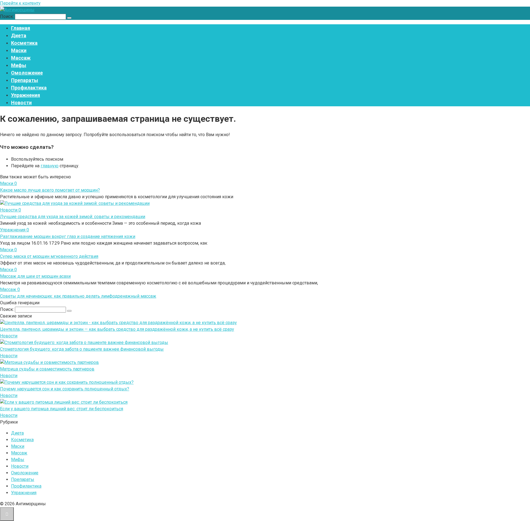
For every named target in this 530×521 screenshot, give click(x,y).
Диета (18, 35)
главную (50, 165)
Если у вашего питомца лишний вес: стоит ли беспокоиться (61, 408)
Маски (18, 50)
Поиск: (7, 16)
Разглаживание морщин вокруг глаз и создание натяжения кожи (67, 236)
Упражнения (25, 95)
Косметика (24, 43)
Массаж (21, 58)
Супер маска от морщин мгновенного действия (49, 256)
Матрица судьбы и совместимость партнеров (47, 369)
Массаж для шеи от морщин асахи (35, 276)
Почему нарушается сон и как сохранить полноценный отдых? (64, 389)
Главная (20, 28)
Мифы (18, 65)
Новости (21, 102)
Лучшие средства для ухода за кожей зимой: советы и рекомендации (72, 216)
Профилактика (29, 88)
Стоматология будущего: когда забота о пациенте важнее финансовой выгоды (82, 349)
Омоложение (27, 73)
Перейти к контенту (20, 3)
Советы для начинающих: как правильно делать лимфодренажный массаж (78, 296)
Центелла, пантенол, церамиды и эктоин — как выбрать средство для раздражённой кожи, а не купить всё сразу (117, 329)
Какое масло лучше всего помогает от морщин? (50, 190)
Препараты (24, 80)
